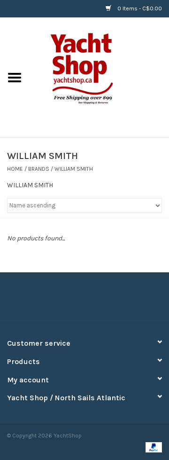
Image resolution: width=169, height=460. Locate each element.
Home (15, 169)
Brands (38, 169)
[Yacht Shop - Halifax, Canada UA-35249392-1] (99, 77)
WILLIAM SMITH (73, 169)
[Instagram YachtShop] (100, 301)
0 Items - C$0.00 (139, 8)
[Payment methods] (152, 447)
